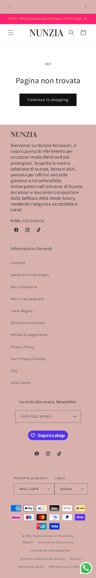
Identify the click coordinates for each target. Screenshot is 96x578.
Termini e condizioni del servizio (42, 559)
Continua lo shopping (48, 99)
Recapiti (76, 559)
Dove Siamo (21, 382)
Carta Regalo (22, 310)
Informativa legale (31, 566)
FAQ (14, 370)
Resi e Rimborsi (24, 286)
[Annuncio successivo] (86, 7)
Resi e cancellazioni (27, 298)
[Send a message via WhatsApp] (86, 568)
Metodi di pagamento (29, 334)
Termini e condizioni (28, 322)
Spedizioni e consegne (30, 274)
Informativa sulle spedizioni (50, 550)
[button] (11, 32)
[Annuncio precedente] (10, 7)
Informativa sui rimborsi (66, 566)
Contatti (18, 262)
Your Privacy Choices (28, 358)
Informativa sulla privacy (56, 542)
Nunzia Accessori (45, 536)
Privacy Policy (22, 346)
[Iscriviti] (75, 416)
